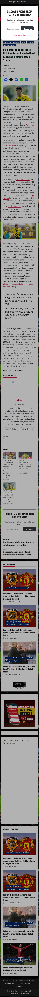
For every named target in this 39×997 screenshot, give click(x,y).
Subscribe (28, 29)
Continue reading (19, 35)
